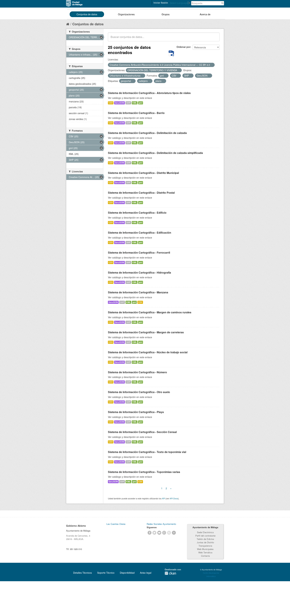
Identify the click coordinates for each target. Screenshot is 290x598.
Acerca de (205, 14)
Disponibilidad (127, 572)
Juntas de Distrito (205, 542)
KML (134, 102)
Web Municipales (205, 549)
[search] (214, 38)
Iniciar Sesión (161, 2)
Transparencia (205, 545)
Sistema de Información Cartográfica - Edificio (137, 212)
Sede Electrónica (205, 532)
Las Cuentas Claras (116, 523)
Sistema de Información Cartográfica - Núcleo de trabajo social (147, 352)
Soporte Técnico (105, 572)
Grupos (166, 14)
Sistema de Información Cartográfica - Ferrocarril (139, 252)
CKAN (170, 573)
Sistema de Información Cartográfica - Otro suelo (139, 392)
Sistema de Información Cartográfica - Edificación (139, 232)
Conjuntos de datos (87, 14)
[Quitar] (212, 65)
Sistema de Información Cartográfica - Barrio (136, 113)
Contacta (205, 555)
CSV (111, 102)
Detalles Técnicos (82, 572)
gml (140, 102)
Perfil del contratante (205, 535)
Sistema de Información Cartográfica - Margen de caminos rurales (149, 312)
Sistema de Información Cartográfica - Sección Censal (142, 432)
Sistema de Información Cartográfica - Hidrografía (139, 272)
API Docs (174, 498)
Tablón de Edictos (205, 539)
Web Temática (205, 552)
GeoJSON (119, 102)
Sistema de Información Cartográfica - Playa (136, 412)
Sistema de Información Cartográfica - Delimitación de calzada (147, 133)
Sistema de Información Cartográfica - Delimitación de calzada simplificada (155, 153)
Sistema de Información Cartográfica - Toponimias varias (144, 472)
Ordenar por (183, 47)
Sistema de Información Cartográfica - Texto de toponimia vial (147, 452)
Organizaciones (126, 14)
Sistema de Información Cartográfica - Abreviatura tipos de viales (149, 93)
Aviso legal (145, 572)
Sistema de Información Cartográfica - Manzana (138, 292)
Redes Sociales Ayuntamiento (161, 523)
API (163, 498)
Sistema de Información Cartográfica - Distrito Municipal (143, 173)
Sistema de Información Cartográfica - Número (137, 372)
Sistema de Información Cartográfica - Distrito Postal (141, 193)
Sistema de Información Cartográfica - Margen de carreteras (146, 332)
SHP (128, 102)
